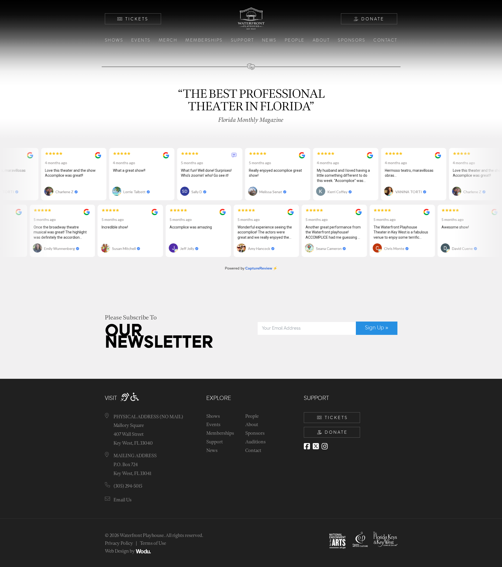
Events (141, 40)
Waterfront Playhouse (142, 535)
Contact (385, 40)
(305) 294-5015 (127, 486)
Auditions (255, 442)
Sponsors (351, 40)
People (295, 40)
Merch (168, 40)
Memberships (204, 40)
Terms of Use (153, 543)
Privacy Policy (119, 543)
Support (242, 40)
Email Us (122, 500)
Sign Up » (376, 328)
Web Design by (120, 551)
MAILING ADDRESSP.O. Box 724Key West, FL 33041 (135, 464)
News (269, 40)
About (321, 40)
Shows (114, 40)
